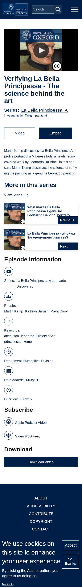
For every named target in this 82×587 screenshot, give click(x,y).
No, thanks (70, 561)
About (41, 498)
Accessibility (41, 506)
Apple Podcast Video (31, 422)
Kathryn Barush (36, 311)
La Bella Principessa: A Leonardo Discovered (41, 283)
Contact (41, 529)
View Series (13, 195)
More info (7, 584)
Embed (56, 133)
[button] (41, 50)
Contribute (41, 514)
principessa (12, 341)
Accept (71, 545)
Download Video (41, 462)
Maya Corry (59, 311)
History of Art (45, 336)
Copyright (41, 521)
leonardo (27, 336)
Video (20, 133)
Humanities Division (38, 361)
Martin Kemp (13, 311)
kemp (28, 341)
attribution (11, 336)
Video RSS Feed (28, 436)
